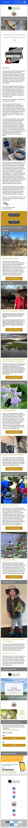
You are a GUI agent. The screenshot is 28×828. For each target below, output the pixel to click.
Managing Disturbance (10, 258)
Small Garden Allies (9, 410)
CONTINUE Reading (14, 278)
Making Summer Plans (10, 505)
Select (14, 738)
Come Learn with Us (9, 560)
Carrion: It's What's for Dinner (13, 455)
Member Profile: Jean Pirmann (13, 311)
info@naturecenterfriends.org (10, 730)
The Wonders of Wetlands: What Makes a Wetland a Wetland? (14, 360)
